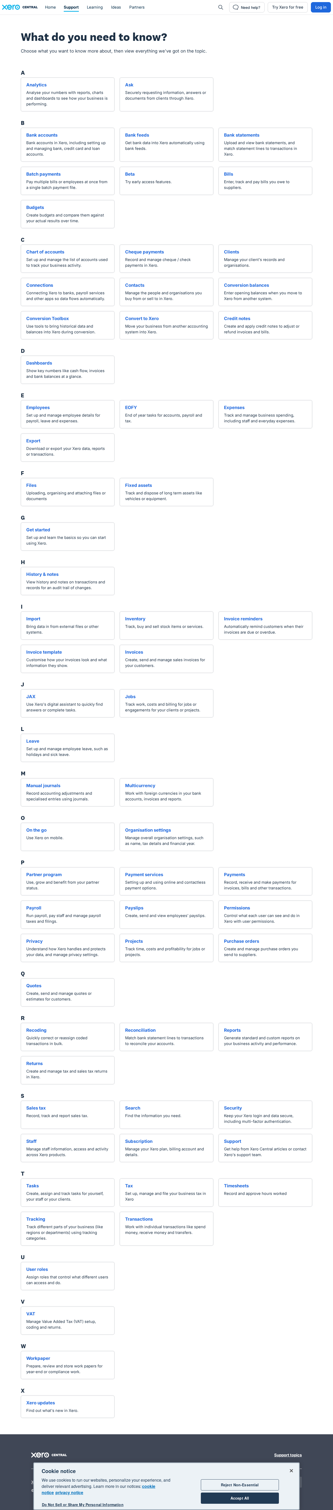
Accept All (239, 1498)
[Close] (291, 1470)
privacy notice (69, 1492)
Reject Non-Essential (240, 1484)
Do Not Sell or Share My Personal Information (83, 1504)
